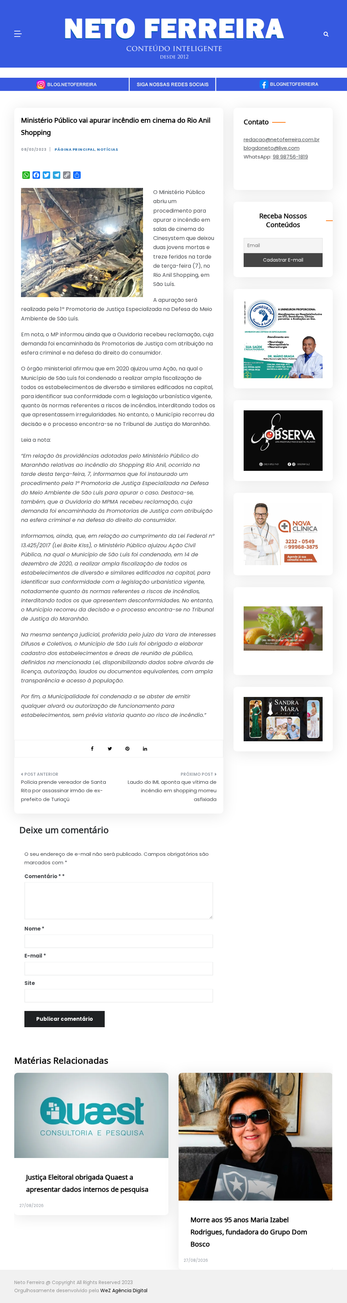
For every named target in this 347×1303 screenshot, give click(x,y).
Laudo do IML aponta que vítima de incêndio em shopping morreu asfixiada (172, 790)
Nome (34, 928)
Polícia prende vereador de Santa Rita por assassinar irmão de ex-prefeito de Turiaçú (63, 790)
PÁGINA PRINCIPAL (75, 149)
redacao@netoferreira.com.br (282, 139)
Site (29, 983)
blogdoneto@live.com (272, 147)
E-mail (35, 955)
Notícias (107, 149)
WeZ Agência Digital (123, 1290)
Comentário (42, 876)
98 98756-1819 (290, 156)
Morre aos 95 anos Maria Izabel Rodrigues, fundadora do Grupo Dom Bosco (248, 1232)
